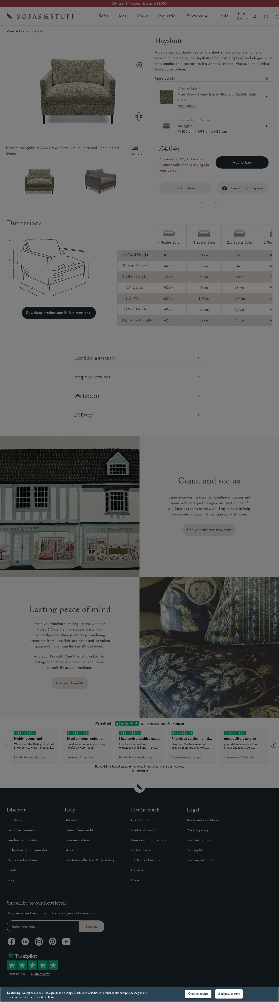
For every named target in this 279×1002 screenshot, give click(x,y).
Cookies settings (198, 993)
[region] (139, 994)
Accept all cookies (228, 993)
